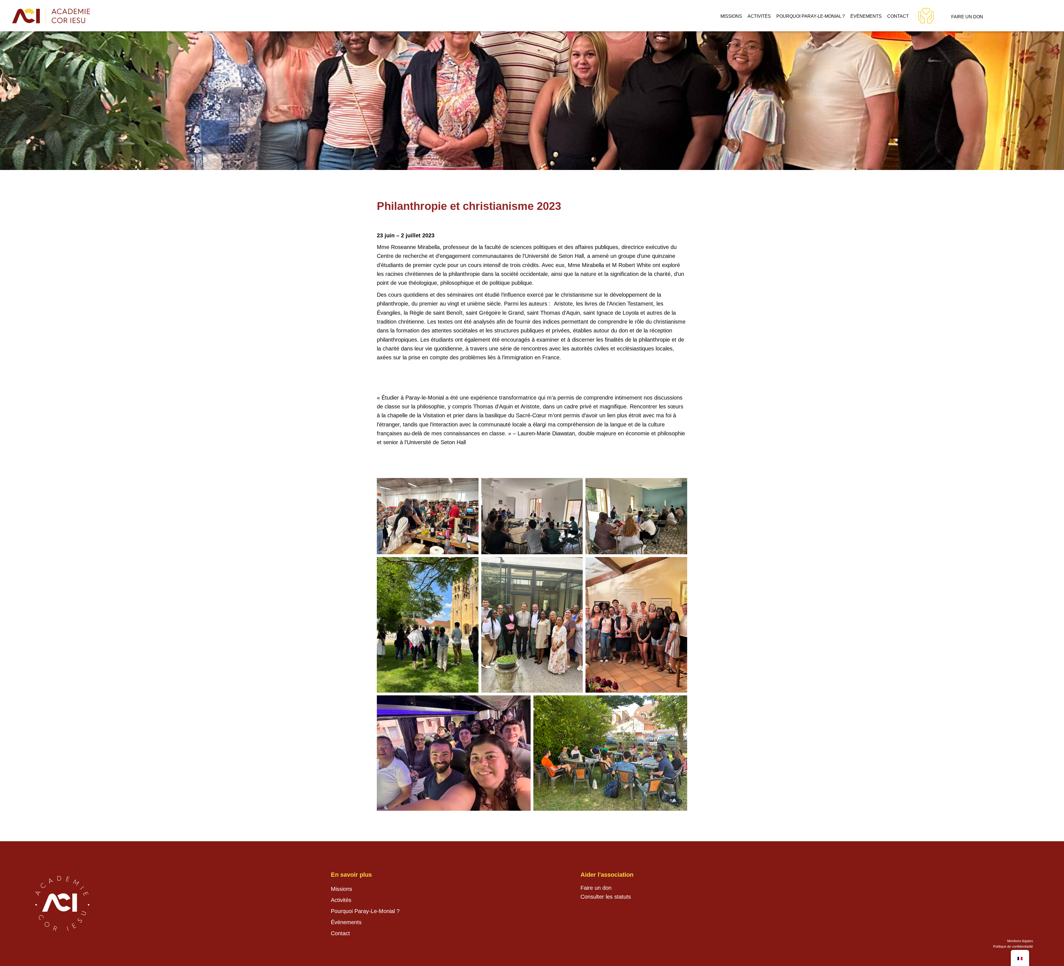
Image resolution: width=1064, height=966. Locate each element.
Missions (731, 16)
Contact (898, 16)
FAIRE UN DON (967, 16)
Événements (866, 16)
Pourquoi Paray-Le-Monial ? (810, 16)
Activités (759, 16)
